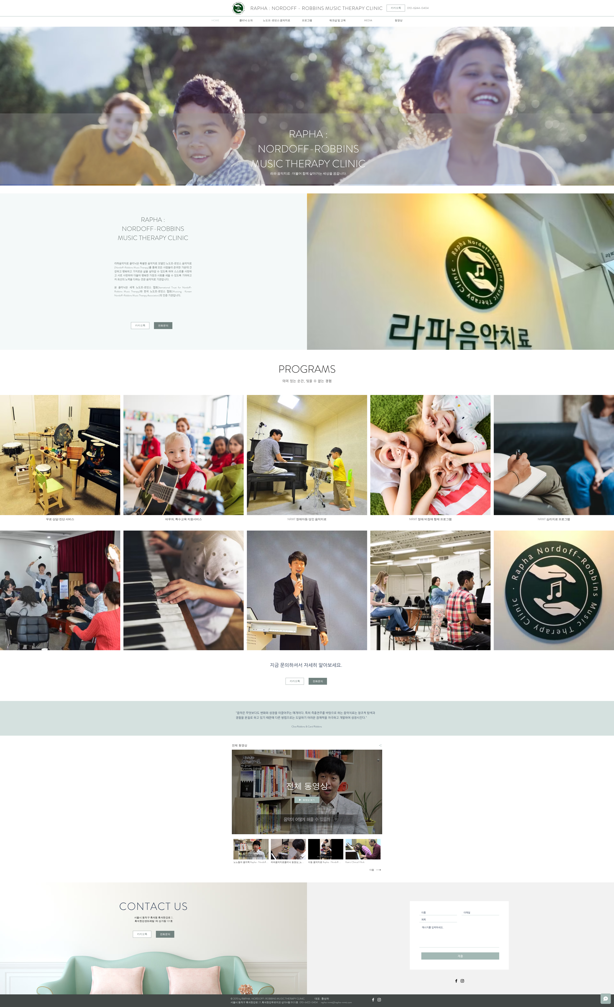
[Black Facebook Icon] (456, 981)
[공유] (379, 745)
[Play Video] (251, 851)
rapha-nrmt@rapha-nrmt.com (336, 1002)
